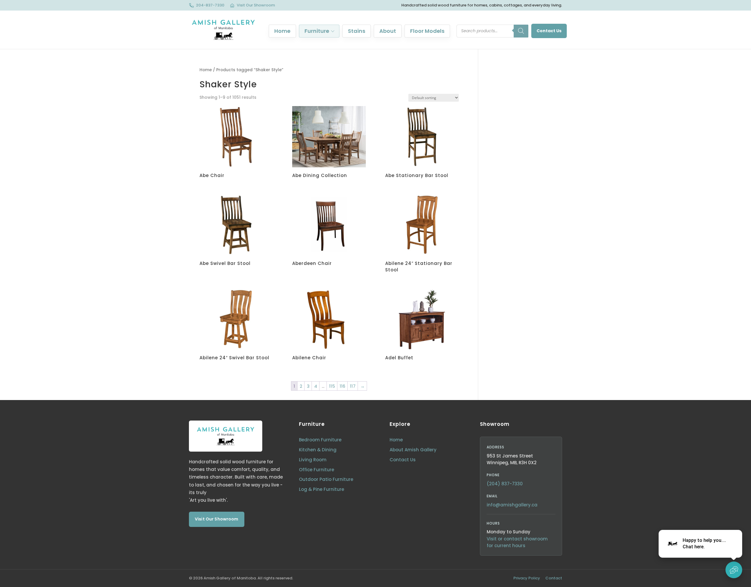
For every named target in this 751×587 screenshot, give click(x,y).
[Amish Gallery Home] (223, 30)
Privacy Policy (526, 578)
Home (282, 31)
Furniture (317, 31)
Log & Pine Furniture (321, 489)
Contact (553, 578)
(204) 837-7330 (505, 484)
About (387, 31)
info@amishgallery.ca (512, 505)
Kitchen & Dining (317, 450)
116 (342, 386)
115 (332, 386)
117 (353, 386)
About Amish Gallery (413, 450)
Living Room (313, 460)
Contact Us (549, 31)
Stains (356, 31)
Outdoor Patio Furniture (326, 479)
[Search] (521, 31)
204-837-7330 (210, 5)
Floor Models (427, 31)
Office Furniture (316, 470)
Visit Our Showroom (256, 5)
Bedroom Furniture (320, 440)
